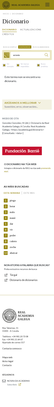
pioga (13, 200)
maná (12, 218)
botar (12, 206)
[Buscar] (46, 55)
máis (12, 212)
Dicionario (9, 29)
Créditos (8, 34)
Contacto (7, 365)
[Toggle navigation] (47, 5)
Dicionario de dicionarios (24, 280)
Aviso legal (7, 361)
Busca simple (10, 47)
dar (11, 223)
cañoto (13, 241)
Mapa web (7, 357)
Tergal (13, 274)
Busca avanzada (41, 47)
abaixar (14, 253)
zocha (13, 247)
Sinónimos (24, 47)
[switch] (39, 103)
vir (11, 229)
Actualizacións (30, 29)
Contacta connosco (12, 348)
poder (13, 235)
